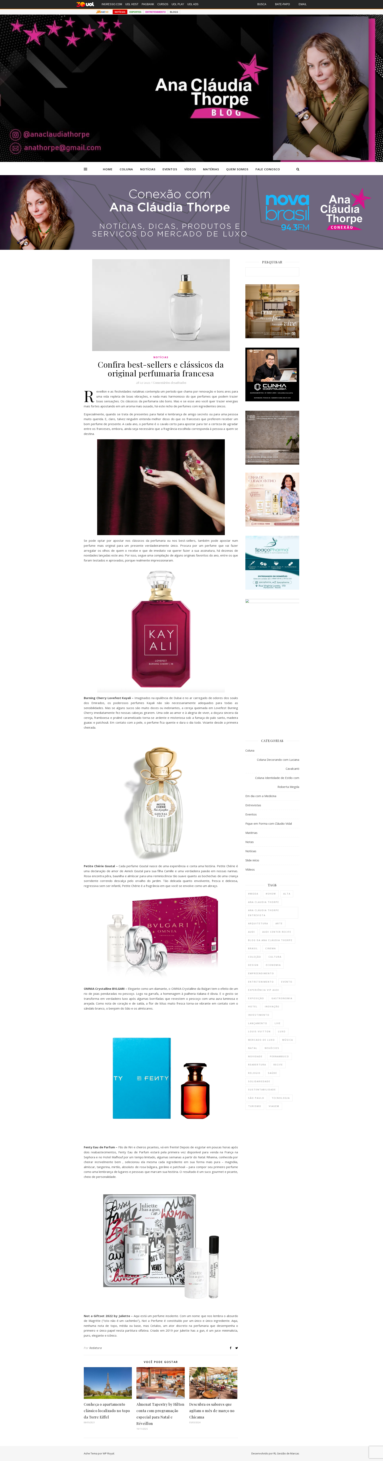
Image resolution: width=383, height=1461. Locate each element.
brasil (253, 948)
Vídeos (190, 169)
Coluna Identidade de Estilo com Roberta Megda (277, 782)
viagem (274, 1106)
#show (271, 893)
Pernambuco (279, 1056)
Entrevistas (253, 805)
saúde (272, 1072)
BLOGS (174, 12)
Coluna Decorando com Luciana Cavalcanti (278, 764)
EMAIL (303, 4)
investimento (258, 1014)
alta (286, 893)
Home (108, 169)
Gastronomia (281, 998)
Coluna (126, 169)
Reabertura (257, 1064)
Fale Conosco (268, 169)
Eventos (170, 169)
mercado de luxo (261, 1039)
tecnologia (281, 1097)
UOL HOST (131, 4)
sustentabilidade (262, 1089)
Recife (278, 1064)
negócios (272, 1047)
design (253, 964)
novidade (255, 1056)
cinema (270, 948)
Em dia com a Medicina (260, 796)
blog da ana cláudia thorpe (270, 940)
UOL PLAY (178, 4)
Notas (249, 842)
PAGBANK (148, 4)
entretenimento (261, 981)
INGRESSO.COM (112, 4)
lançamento (257, 1023)
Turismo (254, 1106)
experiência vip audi (263, 989)
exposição (256, 998)
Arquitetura (258, 923)
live (278, 1023)
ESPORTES (135, 12)
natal (252, 1047)
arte (279, 923)
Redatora (95, 1348)
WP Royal (108, 1453)
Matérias (211, 169)
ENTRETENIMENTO (155, 12)
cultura (274, 956)
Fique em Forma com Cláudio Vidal (268, 823)
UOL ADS (192, 4)
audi (251, 931)
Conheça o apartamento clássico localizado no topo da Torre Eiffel (107, 1410)
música (287, 1039)
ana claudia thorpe (263, 902)
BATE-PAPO (282, 4)
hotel (253, 1006)
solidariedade (259, 1081)
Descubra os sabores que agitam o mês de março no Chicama (212, 1410)
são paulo (256, 1097)
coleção (254, 956)
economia (273, 964)
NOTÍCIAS (120, 12)
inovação (272, 1006)
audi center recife (276, 931)
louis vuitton (259, 1031)
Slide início (252, 860)
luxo (282, 1031)
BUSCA (261, 4)
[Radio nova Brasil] (191, 249)
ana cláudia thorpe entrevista (263, 913)
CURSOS (162, 4)
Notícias (147, 169)
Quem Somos (237, 169)
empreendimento (261, 973)
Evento (286, 981)
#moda (253, 893)
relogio (254, 1072)
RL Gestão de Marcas (286, 1453)
